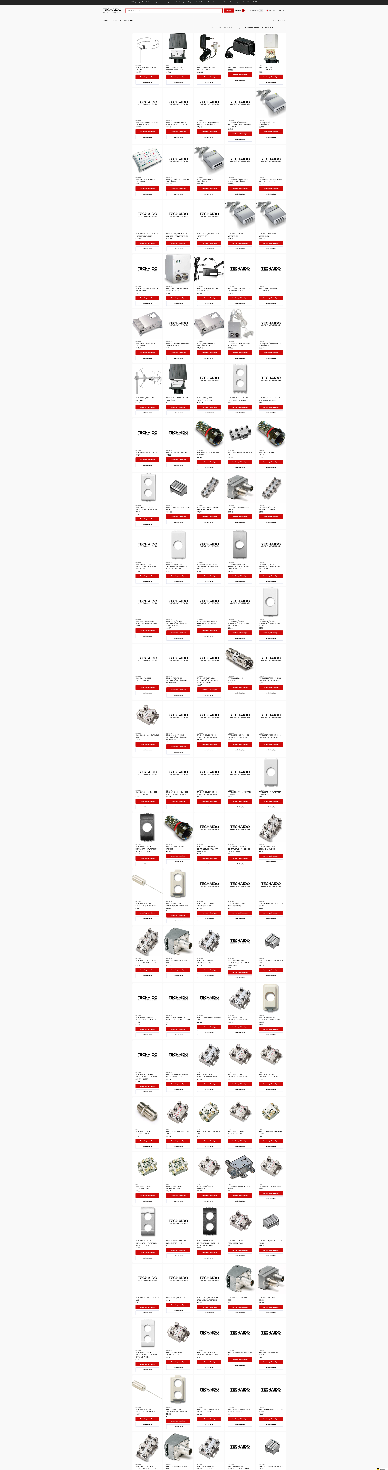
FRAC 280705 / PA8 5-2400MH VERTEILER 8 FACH (208, 508)
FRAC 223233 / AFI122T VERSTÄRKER (267, 123)
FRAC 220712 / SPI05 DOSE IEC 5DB (177, 962)
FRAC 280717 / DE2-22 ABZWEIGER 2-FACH (236, 1242)
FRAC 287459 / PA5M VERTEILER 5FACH (271, 905)
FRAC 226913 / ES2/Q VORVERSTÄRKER (266, 68)
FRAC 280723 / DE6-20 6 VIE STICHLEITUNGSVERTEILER (145, 962)
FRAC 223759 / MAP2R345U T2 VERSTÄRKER (208, 235)
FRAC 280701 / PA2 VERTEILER (270, 1186)
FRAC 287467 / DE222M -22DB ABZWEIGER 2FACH (239, 905)
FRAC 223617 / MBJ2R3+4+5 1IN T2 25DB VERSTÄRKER (270, 180)
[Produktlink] (147, 60)
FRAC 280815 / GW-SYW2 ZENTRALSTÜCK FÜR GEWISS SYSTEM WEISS (239, 849)
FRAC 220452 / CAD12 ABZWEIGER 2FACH (143, 1187)
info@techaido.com (279, 20)
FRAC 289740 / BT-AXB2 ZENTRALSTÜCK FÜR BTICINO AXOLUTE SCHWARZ (208, 680)
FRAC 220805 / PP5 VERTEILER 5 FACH (178, 508)
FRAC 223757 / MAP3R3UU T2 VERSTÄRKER (270, 344)
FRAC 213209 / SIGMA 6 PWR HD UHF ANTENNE (147, 290)
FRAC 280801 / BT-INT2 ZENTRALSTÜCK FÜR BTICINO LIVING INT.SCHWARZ (208, 1243)
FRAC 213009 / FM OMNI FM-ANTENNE (146, 68)
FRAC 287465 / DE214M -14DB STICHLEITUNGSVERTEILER (270, 679)
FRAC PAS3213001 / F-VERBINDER (236, 679)
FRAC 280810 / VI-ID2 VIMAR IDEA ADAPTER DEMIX (176, 1242)
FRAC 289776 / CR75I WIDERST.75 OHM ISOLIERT (145, 905)
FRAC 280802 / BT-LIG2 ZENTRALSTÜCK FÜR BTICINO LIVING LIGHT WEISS (146, 1355)
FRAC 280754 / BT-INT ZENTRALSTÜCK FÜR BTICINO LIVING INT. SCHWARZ (146, 849)
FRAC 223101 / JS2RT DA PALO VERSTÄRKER (177, 399)
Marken (115, 20)
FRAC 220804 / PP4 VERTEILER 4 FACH (270, 1242)
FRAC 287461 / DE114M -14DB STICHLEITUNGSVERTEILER (238, 736)
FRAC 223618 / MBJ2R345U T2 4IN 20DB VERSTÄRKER (146, 123)
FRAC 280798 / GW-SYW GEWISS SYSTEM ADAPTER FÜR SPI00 (147, 1020)
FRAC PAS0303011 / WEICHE (176, 453)
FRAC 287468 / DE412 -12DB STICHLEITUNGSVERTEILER (207, 736)
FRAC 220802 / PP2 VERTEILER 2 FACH (271, 962)
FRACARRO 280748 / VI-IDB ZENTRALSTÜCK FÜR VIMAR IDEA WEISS (207, 566)
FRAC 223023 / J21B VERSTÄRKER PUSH (204, 399)
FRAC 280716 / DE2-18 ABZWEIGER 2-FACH (174, 1354)
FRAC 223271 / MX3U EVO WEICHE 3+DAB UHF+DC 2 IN (146, 622)
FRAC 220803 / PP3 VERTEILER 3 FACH (147, 1299)
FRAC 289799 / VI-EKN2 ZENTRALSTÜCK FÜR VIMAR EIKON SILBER (176, 680)
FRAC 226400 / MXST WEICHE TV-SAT (239, 1187)
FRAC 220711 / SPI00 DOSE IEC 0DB (239, 1299)
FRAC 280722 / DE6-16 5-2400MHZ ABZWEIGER (268, 848)
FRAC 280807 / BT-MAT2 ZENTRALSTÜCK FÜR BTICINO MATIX (146, 509)
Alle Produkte (129, 20)
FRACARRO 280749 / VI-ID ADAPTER (268, 1354)
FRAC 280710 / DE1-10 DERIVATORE (205, 1187)
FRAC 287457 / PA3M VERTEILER (178, 1298)
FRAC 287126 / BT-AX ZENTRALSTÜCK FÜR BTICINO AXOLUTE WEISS (270, 566)
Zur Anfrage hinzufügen (147, 77)
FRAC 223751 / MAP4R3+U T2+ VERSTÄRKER (270, 290)
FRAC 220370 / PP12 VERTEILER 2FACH (270, 1133)
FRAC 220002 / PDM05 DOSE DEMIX (269, 1299)
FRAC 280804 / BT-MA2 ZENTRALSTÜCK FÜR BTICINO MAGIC (177, 906)
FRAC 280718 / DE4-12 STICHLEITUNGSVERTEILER (207, 1076)
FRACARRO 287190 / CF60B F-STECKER (208, 454)
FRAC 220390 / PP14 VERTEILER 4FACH (208, 1133)
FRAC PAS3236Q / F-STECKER (146, 453)
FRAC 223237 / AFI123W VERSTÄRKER (267, 235)
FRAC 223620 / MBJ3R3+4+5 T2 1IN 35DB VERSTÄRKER (147, 235)
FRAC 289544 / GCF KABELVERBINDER (142, 1133)
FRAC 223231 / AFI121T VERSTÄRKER (236, 235)
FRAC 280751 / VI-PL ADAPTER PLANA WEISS (270, 793)
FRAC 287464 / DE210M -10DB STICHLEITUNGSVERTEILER (177, 793)
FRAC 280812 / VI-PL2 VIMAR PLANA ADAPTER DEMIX (238, 399)
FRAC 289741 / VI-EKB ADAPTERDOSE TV (143, 679)
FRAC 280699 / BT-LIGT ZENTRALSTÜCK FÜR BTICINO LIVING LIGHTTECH (239, 566)
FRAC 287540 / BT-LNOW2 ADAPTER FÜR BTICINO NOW (207, 1354)
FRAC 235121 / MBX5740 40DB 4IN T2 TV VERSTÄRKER (208, 123)
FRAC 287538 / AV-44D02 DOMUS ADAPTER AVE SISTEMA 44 (178, 1020)
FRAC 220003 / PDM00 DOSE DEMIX (238, 508)
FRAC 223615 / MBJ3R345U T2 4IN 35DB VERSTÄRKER (239, 180)
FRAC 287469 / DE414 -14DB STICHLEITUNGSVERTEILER (207, 1299)
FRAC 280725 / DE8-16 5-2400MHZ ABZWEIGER (268, 508)
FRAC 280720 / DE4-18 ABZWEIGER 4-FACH (205, 962)
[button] (283, 10)
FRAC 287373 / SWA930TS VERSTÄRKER (145, 180)
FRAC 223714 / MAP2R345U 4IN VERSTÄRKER (177, 180)
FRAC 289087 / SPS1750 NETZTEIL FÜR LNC (206, 68)
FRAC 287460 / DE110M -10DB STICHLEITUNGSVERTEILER (208, 793)
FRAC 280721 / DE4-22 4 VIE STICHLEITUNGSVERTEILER (238, 1019)
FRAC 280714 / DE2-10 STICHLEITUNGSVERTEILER (238, 1076)
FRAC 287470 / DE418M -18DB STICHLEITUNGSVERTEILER (270, 736)
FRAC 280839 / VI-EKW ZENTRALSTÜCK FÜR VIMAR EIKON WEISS (145, 566)
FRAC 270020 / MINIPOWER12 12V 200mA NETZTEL (177, 290)
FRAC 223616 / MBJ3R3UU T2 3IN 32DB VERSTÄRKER (239, 290)
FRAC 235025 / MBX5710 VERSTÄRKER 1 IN (206, 344)
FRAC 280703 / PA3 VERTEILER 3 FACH (147, 736)
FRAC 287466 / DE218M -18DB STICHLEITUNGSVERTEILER (146, 793)
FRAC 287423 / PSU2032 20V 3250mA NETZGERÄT (207, 290)
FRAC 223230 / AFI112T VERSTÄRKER (205, 180)
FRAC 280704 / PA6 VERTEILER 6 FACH (240, 454)
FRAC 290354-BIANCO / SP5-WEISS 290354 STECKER (177, 1076)
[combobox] (174, 10)
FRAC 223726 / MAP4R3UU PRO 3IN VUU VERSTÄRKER (177, 344)
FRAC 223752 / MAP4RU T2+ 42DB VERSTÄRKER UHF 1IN (176, 123)
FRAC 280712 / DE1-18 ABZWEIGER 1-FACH (236, 1133)
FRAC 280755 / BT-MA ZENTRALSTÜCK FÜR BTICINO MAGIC (270, 1020)
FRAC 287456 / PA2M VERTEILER (240, 1352)
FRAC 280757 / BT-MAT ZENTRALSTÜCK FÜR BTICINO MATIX (270, 623)
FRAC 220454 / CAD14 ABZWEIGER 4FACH (174, 1187)
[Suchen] (220, 10)
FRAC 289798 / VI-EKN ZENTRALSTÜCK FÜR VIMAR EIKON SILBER (238, 963)
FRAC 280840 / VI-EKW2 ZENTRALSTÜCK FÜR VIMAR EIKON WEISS (176, 737)
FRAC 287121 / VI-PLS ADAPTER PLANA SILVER (239, 793)
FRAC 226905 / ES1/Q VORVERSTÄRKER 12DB (174, 68)
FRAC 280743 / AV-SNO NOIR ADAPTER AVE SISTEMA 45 (207, 622)
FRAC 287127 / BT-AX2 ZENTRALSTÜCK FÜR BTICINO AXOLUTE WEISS (177, 623)
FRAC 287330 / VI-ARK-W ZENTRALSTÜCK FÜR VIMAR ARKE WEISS (207, 849)
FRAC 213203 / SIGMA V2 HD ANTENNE (145, 399)
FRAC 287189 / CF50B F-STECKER (175, 848)
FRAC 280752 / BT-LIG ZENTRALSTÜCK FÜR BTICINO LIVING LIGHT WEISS (177, 566)
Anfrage (228, 10)
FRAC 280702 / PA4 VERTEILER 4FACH (177, 1133)
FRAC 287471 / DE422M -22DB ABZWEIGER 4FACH (208, 905)
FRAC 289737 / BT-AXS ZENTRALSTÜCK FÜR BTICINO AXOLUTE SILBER (239, 623)
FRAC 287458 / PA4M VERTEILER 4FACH (209, 1019)
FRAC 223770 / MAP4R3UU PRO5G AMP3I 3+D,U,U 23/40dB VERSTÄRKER (239, 124)
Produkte (105, 20)
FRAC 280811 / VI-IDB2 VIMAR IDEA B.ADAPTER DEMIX (269, 399)
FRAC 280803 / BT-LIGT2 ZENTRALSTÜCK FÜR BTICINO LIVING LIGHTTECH (146, 1243)
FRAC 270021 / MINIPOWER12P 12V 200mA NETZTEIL (239, 344)
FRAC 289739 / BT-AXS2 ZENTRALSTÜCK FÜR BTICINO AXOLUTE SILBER (146, 1077)
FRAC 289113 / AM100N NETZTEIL (240, 67)
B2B (121, 20)
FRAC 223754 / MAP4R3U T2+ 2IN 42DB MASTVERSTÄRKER (177, 235)
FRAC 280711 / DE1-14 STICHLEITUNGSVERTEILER (269, 1076)
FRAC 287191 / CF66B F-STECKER (267, 454)
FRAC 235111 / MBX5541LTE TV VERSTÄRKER (146, 344)
